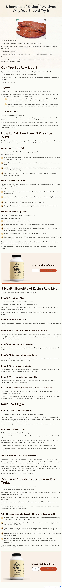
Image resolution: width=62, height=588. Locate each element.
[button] (33, 270)
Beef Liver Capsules (29, 540)
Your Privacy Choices (55, 586)
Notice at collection (48, 586)
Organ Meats (41, 533)
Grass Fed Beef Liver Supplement (13, 506)
